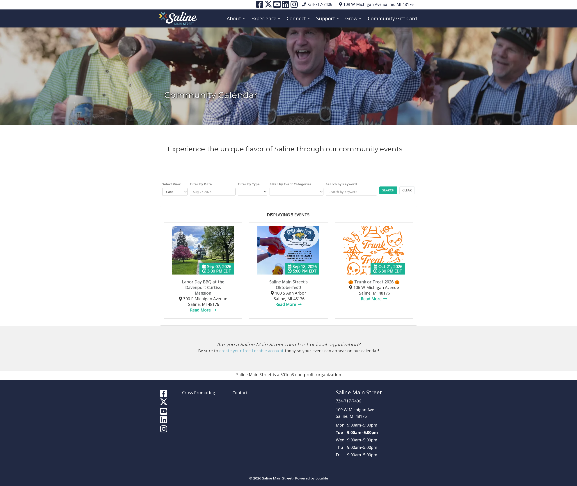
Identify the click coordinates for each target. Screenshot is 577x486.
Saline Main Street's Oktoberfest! (288, 284)
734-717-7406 (319, 4)
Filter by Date (201, 184)
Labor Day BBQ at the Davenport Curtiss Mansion (203, 287)
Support (326, 18)
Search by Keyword (341, 184)
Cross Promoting (198, 392)
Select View (171, 184)
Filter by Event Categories (290, 184)
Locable (322, 478)
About (234, 18)
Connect (297, 18)
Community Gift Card (392, 18)
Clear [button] (407, 190)
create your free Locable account (251, 350)
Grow (352, 18)
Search (388, 190)
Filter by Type (249, 184)
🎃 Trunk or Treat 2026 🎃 (374, 281)
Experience (264, 18)
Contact (240, 392)
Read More (201, 310)
